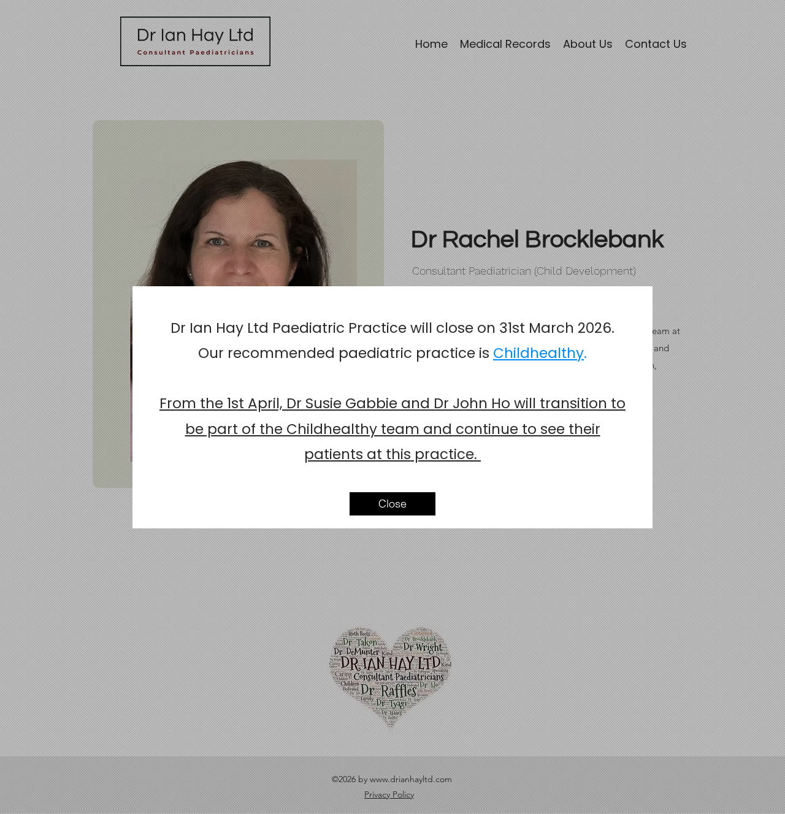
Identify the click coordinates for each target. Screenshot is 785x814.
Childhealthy (538, 353)
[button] (392, 504)
